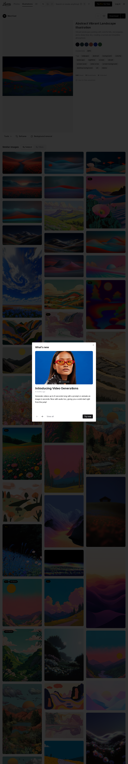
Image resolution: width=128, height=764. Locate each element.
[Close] (93, 345)
